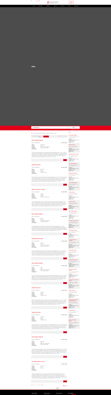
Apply (65, 184)
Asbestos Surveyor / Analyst (38, 189)
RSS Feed (65, 385)
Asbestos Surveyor (36, 164)
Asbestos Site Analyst (72, 250)
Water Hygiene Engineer (37, 140)
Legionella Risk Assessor (37, 238)
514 (39, 384)
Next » (42, 384)
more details (54, 156)
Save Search (46, 136)
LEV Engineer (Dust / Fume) (38, 361)
